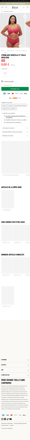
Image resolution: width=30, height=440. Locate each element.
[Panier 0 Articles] (28, 7)
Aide (2, 370)
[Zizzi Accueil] (15, 7)
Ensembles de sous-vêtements (9, 108)
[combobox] (15, 11)
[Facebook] (5, 419)
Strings (5, 52)
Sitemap (12, 425)
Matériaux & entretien (7, 135)
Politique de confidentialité (7, 423)
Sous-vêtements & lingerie (20, 105)
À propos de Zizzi (5, 375)
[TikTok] (8, 419)
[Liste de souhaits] (25, 16)
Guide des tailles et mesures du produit (12, 132)
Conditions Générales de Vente (20, 423)
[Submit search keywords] (2, 11)
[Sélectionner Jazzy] (5, 73)
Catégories (4, 359)
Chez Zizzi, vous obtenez (8, 113)
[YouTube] (11, 419)
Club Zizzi (3, 364)
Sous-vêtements (10, 50)
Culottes (10, 105)
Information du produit (8, 128)
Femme (3, 50)
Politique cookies (5, 425)
